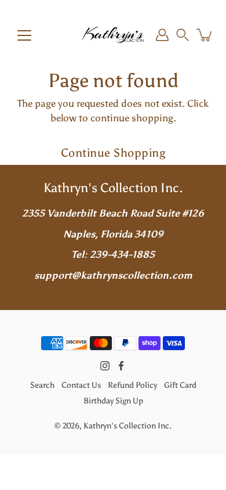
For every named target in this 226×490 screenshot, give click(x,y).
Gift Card (180, 385)
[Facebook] (121, 365)
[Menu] (24, 35)
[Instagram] (105, 365)
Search (42, 385)
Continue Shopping (113, 153)
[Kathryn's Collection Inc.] (113, 35)
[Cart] (205, 35)
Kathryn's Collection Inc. (127, 425)
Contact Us (81, 385)
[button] (182, 34)
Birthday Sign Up (113, 400)
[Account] (162, 35)
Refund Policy (132, 385)
